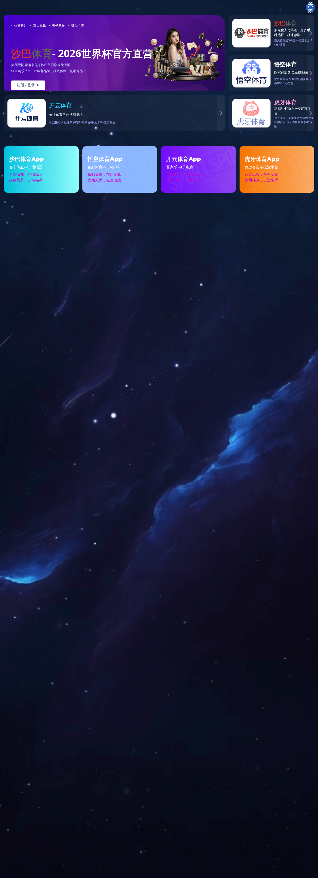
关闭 (311, 7)
